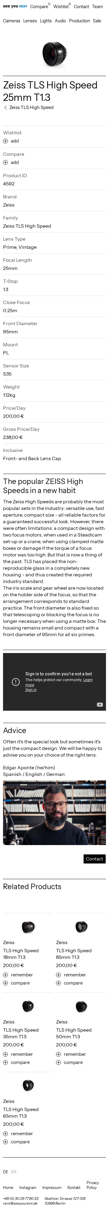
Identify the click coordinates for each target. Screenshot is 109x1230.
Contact (81, 6)
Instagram (27, 1187)
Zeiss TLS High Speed (27, 226)
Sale (97, 21)
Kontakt (74, 1187)
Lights (46, 21)
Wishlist (62, 6)
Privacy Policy (93, 1185)
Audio (60, 21)
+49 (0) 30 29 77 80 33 (20, 1198)
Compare (40, 6)
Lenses (30, 21)
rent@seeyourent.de (20, 1203)
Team (97, 6)
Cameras (11, 21)
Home (8, 1187)
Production (79, 21)
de (5, 1172)
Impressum (51, 1187)
